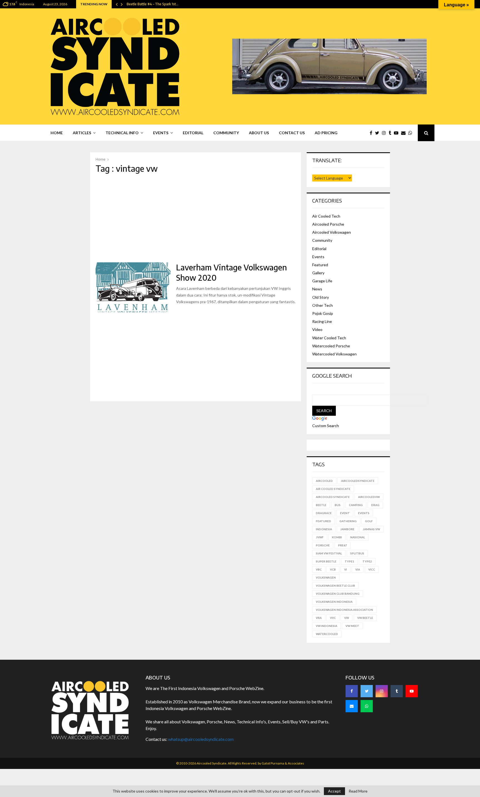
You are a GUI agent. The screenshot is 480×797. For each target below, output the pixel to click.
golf (369, 521)
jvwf (320, 537)
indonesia (324, 529)
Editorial (193, 132)
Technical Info (122, 132)
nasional (357, 537)
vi (345, 569)
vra (319, 617)
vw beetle (365, 617)
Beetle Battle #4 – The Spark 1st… (152, 4)
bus (338, 505)
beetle (321, 505)
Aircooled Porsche (328, 224)
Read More (358, 791)
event (345, 513)
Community (226, 132)
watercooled (327, 634)
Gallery (318, 272)
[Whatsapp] (411, 132)
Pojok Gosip (322, 313)
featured (323, 521)
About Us (259, 132)
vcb (333, 569)
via (357, 569)
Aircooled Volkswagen (331, 232)
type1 (349, 561)
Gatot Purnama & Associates (283, 763)
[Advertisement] (196, 218)
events (363, 513)
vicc (371, 569)
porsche (323, 545)
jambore (347, 529)
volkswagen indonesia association (344, 609)
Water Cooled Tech (329, 337)
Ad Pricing (326, 132)
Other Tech (322, 305)
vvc (333, 617)
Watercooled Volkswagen (334, 354)
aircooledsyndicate (357, 480)
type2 (367, 561)
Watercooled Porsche (331, 345)
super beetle (326, 561)
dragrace (324, 513)
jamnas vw (371, 529)
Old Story (320, 297)
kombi (337, 537)
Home (57, 132)
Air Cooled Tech (326, 216)
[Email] (404, 132)
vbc (319, 569)
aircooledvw (369, 497)
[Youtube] (397, 132)
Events (160, 132)
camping (356, 505)
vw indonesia (326, 625)
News (317, 289)
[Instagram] (385, 132)
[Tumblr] (391, 132)
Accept (334, 791)
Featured (320, 264)
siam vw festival (329, 553)
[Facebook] (372, 132)
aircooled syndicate (333, 497)
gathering (348, 521)
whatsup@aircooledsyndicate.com (201, 739)
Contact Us (292, 132)
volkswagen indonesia (334, 601)
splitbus (357, 553)
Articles (82, 132)
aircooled (324, 480)
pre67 (342, 545)
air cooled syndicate (333, 488)
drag (375, 505)
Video (317, 329)
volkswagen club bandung (337, 593)
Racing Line (322, 321)
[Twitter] (378, 132)
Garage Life (322, 280)
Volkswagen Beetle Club (335, 585)
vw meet (352, 625)
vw (346, 617)
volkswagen (326, 577)
